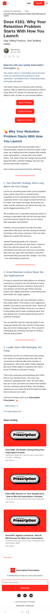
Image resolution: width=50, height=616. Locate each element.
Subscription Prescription (12, 11)
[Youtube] (31, 595)
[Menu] (46, 3)
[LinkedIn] (25, 595)
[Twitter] (19, 595)
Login (29, 3)
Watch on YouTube (25, 120)
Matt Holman (15, 50)
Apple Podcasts (25, 103)
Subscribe (39, 3)
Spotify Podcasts (25, 111)
